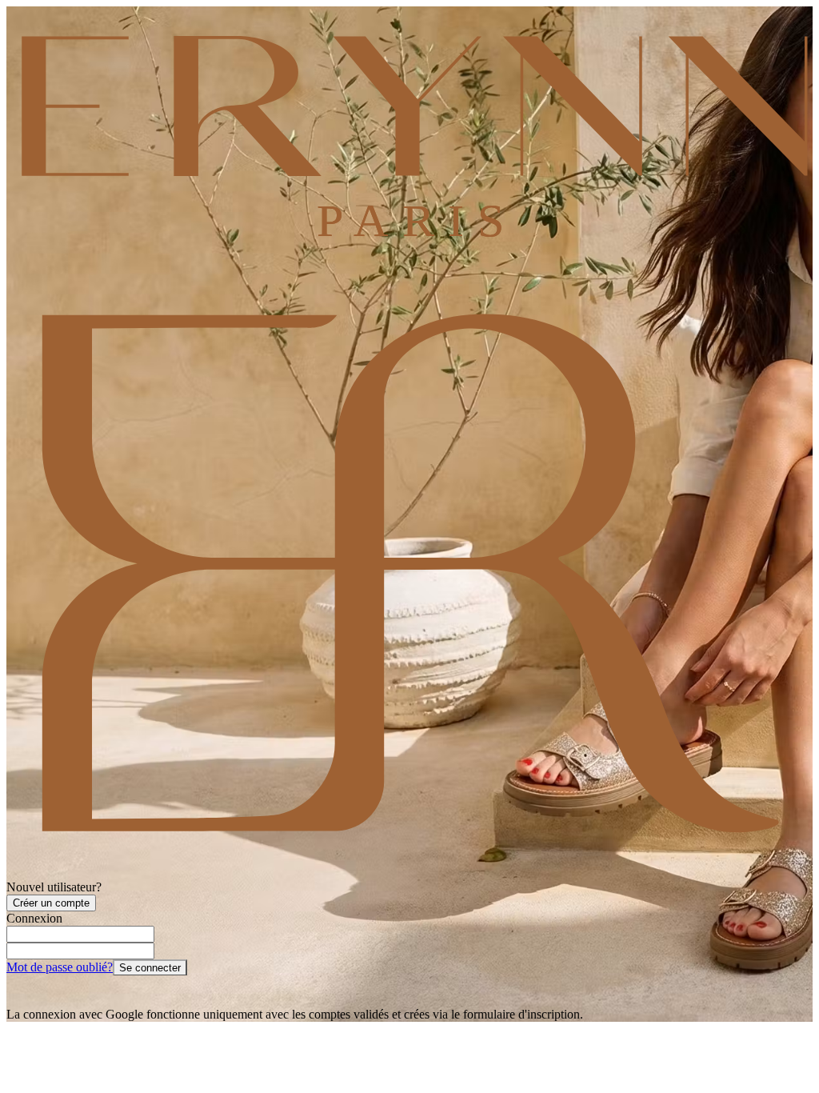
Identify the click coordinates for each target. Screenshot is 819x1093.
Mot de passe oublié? (59, 967)
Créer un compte (51, 903)
